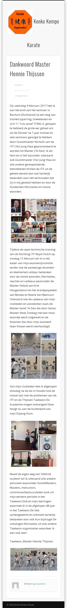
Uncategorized (21, 95)
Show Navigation (52, 29)
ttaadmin (19, 85)
